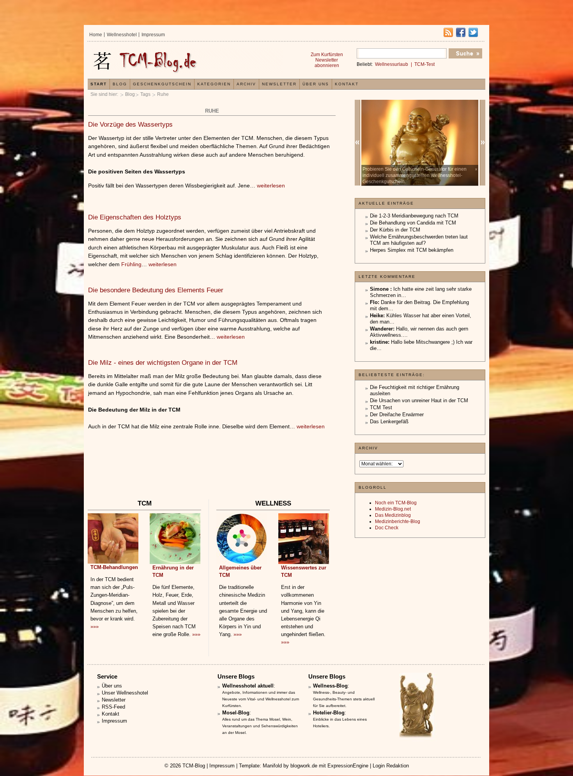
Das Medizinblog (393, 515)
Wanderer (381, 329)
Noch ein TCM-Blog (396, 503)
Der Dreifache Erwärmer (397, 414)
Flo (374, 302)
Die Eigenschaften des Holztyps (134, 217)
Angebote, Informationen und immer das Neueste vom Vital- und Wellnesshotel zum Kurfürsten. (260, 699)
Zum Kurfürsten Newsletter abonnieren (327, 60)
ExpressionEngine (347, 766)
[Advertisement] (211, 474)
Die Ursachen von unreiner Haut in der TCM (419, 400)
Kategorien (214, 84)
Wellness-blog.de (186, 61)
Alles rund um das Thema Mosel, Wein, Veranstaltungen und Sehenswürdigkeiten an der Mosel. (260, 726)
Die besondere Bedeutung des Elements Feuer (155, 290)
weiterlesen (271, 185)
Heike (376, 315)
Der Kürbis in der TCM (395, 230)
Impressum (153, 34)
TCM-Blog (193, 766)
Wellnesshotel (122, 34)
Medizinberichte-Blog (397, 521)
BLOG (120, 84)
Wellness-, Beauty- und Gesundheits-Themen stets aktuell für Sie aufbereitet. (344, 699)
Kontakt (347, 84)
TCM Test (381, 407)
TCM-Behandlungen (114, 567)
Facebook (460, 32)
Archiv (246, 84)
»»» (94, 626)
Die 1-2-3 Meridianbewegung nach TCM (414, 216)
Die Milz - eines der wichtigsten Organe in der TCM (162, 362)
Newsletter (279, 84)
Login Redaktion (391, 766)
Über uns (315, 84)
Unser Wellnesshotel (125, 693)
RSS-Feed (113, 707)
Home (95, 34)
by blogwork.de (300, 766)
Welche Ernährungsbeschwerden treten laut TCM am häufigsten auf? (419, 240)
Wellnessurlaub (391, 64)
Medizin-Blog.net (393, 509)
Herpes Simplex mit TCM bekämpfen (411, 250)
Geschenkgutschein (162, 84)
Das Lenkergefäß (389, 421)
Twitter (473, 32)
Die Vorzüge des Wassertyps (130, 124)
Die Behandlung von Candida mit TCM (413, 223)
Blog (130, 94)
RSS (448, 32)
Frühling (131, 264)
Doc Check (386, 527)
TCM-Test (424, 64)
